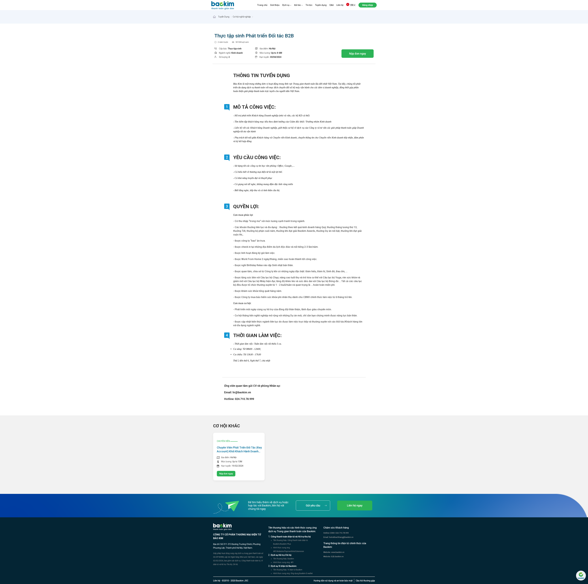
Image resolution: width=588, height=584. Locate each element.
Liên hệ (339, 5)
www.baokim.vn (337, 552)
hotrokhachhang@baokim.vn (341, 537)
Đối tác (297, 5)
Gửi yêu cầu (313, 505)
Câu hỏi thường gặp (365, 580)
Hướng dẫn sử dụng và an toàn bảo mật (333, 580)
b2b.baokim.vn (337, 556)
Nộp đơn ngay (357, 53)
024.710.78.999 (342, 533)
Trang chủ (262, 5)
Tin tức (309, 5)
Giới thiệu (274, 5)
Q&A (331, 5)
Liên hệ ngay (354, 505)
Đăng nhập (367, 5)
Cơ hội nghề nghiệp (242, 16)
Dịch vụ (285, 5)
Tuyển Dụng (223, 16)
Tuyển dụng (321, 5)
